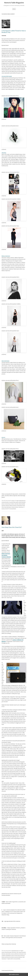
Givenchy (3, 953)
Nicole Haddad (22, 503)
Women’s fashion (14, 507)
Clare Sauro (14, 952)
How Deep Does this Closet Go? (12, 527)
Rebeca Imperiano (6, 256)
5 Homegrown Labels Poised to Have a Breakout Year (14, 31)
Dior (17, 952)
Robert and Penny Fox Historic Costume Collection (12, 957)
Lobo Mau (4, 152)
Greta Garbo (8, 953)
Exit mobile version (14, 974)
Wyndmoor (21, 507)
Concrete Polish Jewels (7, 76)
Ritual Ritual (19, 505)
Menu (14, 8)
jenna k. (3, 437)
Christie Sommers (5, 502)
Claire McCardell (8, 952)
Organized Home (15, 950)
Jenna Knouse (8, 503)
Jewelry (12, 503)
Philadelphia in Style (10, 955)
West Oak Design (5, 361)
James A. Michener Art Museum (17, 953)
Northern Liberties (5, 505)
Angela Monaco (22, 500)
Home (13, 500)
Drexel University (22, 502)
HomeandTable (13, 508)
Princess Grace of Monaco (19, 955)
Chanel (3, 952)
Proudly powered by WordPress (7, 970)
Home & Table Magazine (14, 3)
